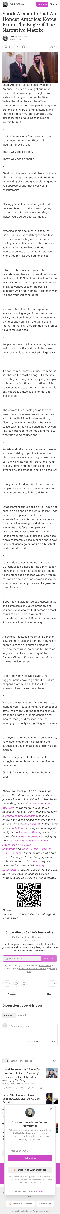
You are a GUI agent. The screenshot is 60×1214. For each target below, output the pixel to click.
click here (31, 861)
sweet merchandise (30, 836)
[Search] (54, 1061)
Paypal (36, 832)
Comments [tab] (9, 1015)
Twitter (18, 828)
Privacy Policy (35, 1182)
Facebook (34, 824)
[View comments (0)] (16, 47)
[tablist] (15, 1015)
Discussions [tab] (26, 1060)
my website (35, 803)
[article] (30, 1078)
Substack (14, 1211)
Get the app (45, 1203)
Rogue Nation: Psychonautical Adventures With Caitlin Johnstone (25, 844)
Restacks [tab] (22, 1015)
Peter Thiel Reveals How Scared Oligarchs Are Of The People (21, 1098)
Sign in (53, 4)
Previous (12, 994)
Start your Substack (21, 1203)
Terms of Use (45, 965)
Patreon (23, 832)
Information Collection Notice (32, 968)
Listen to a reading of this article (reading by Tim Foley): (19, 1078)
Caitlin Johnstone (19, 37)
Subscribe (42, 4)
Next (49, 994)
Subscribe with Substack (32, 1169)
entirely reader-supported (21, 815)
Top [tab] (6, 1060)
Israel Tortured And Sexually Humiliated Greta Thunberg (21, 1071)
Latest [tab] (14, 1060)
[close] (51, 1108)
